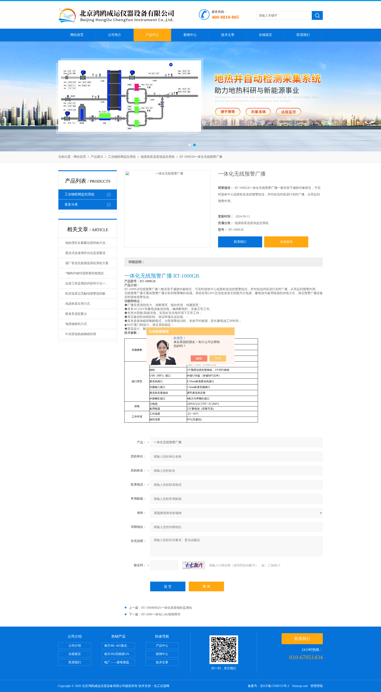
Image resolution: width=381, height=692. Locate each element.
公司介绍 (75, 645)
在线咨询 (286, 241)
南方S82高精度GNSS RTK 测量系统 (119, 654)
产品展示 (97, 156)
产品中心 (152, 35)
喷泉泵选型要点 (76, 313)
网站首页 (77, 35)
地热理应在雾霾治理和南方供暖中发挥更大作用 (90, 243)
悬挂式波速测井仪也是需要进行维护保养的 (90, 253)
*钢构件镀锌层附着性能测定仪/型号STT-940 (90, 273)
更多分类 (71, 204)
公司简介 (114, 35)
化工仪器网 (161, 686)
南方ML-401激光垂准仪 (119, 645)
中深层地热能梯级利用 (80, 334)
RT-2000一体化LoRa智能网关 (161, 614)
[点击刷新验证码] (194, 565)
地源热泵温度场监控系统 (158, 156)
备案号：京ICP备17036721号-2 (268, 686)
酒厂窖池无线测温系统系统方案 (86, 263)
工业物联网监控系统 (122, 156)
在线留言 (265, 35)
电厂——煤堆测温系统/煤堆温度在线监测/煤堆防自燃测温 (119, 662)
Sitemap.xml (300, 686)
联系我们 (303, 35)
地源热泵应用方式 (77, 303)
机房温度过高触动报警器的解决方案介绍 (90, 293)
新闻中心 (190, 35)
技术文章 (227, 35)
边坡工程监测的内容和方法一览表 (88, 283)
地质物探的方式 (76, 324)
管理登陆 (316, 686)
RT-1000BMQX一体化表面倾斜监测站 (166, 607)
